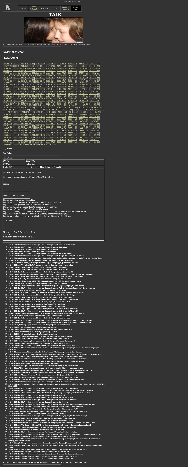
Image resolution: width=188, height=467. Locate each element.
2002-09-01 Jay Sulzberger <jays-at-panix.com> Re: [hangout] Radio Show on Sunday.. (39, 325)
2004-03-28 (83, 130)
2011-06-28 (24, 110)
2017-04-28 (51, 91)
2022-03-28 (94, 75)
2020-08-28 (7, 82)
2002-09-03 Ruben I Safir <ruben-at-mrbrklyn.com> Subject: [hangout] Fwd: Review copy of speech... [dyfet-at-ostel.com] (51, 288)
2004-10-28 (7, 130)
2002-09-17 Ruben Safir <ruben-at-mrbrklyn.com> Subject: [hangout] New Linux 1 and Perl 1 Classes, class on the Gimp (51, 423)
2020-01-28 (83, 82)
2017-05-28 (40, 91)
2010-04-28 (73, 112)
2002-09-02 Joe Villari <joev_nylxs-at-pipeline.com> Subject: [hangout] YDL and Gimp (39, 316)
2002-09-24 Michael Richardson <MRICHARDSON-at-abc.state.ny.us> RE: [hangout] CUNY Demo (43, 377)
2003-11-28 (29, 133)
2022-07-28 (50, 75)
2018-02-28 (40, 89)
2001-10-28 (7, 140)
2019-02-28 (7, 87)
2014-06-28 (29, 100)
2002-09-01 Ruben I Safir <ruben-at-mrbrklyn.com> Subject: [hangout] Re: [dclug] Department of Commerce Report (49, 322)
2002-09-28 (83, 135)
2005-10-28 (72, 126)
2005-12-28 (51, 126)
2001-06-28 (51, 140)
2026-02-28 (72, 64)
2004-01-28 (7, 133)
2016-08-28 (40, 94)
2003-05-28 (94, 133)
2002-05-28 (29, 137)
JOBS (55, 8)
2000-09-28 (50, 142)
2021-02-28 (40, 80)
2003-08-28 (61, 133)
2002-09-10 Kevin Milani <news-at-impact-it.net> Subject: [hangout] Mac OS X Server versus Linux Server (46, 373)
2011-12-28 (61, 107)
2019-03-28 (94, 84)
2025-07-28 (50, 66)
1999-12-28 (51, 144)
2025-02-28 (7, 68)
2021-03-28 (29, 80)
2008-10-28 (72, 117)
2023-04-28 (51, 73)
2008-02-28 (61, 119)
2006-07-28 (72, 123)
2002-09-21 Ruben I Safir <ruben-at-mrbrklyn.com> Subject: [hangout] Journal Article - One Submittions (45, 407)
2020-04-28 (51, 82)
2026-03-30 (61, 64)
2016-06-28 (61, 94)
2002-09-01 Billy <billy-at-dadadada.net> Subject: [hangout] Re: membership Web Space (40, 329)
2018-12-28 (29, 87)
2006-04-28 (7, 126)
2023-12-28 (61, 71)
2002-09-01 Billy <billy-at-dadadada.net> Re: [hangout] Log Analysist (32, 327)
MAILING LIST (76, 8)
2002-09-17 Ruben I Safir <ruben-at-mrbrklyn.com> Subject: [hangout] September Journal (40, 420)
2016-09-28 (29, 94)
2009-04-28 (7, 117)
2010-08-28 (30, 112)
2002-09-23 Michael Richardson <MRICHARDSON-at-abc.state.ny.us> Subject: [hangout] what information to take (49, 393)
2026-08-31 (7, 64)
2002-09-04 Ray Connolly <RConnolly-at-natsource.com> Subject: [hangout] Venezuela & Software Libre (45, 276)
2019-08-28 (40, 84)
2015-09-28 (61, 96)
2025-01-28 (18, 68)
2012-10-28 (50, 105)
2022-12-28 (94, 73)
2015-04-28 (18, 98)
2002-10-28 (72, 135)
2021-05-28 (7, 80)
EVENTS (23, 8)
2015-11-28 (40, 96)
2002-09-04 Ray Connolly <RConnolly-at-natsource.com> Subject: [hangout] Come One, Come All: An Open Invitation (50, 274)
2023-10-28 (83, 71)
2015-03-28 (29, 98)
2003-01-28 (40, 135)
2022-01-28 (18, 77)
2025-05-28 (72, 66)
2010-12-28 (88, 110)
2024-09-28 (61, 68)
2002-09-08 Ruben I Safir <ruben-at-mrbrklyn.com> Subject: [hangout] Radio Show (37, 247)
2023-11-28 (72, 71)
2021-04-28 (18, 80)
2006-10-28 (40, 123)
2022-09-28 (29, 75)
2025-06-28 (61, 66)
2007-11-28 (94, 119)
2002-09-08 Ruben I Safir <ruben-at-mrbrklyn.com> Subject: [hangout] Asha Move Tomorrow (41, 245)
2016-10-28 (18, 94)
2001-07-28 (40, 140)
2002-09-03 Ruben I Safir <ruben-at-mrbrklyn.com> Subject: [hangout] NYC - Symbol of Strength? (43, 311)
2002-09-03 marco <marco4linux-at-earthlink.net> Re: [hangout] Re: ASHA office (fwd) (39, 302)
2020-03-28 (61, 82)
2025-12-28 (94, 64)
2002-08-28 (94, 135)
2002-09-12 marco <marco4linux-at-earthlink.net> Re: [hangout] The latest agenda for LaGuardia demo (45, 352)
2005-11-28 (61, 126)
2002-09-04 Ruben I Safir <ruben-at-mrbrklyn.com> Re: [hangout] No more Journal (37, 283)
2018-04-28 (18, 89)
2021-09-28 (61, 77)
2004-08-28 (29, 130)
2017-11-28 (72, 89)
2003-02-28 (29, 135)
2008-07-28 (7, 119)
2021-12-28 (29, 77)
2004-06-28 (51, 130)
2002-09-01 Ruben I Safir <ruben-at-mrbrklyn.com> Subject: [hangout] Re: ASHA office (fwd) (41, 345)
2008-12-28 (51, 117)
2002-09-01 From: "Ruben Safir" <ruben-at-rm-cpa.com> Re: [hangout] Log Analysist (38, 339)
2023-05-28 (40, 73)
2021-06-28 (94, 77)
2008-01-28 (72, 119)
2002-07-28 (7, 137)
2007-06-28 (51, 121)
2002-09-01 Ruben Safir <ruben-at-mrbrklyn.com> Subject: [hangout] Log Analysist (38, 343)
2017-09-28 (94, 89)
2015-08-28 (72, 96)
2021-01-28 (51, 80)
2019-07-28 (50, 84)
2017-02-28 (72, 91)
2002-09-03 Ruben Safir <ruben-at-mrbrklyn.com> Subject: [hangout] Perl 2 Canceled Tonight (41, 295)
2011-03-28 (56, 110)
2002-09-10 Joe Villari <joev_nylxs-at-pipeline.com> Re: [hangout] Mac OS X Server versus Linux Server (45, 368)
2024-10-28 (50, 68)
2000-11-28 (29, 142)
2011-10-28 (83, 107)
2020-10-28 (83, 80)
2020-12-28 (61, 80)
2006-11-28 (29, 123)
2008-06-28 (18, 119)
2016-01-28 (18, 96)
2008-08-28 (94, 117)
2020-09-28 (94, 80)
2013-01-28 (18, 105)
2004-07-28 (40, 130)
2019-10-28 (18, 84)
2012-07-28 (83, 105)
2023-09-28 (94, 71)
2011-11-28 (72, 107)
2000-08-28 (61, 142)
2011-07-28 (13, 110)
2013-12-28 (94, 100)
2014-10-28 (83, 98)
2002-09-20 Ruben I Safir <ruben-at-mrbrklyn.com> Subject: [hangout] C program (37, 413)
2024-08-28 (72, 68)
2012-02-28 (40, 107)
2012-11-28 (40, 105)
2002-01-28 (72, 137)
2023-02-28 (72, 73)
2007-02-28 (94, 121)
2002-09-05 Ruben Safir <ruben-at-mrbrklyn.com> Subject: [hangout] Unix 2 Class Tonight (40, 272)
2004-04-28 (72, 130)
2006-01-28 (40, 126)
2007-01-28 (7, 123)
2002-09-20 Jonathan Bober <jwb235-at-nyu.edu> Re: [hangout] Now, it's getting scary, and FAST (43, 409)
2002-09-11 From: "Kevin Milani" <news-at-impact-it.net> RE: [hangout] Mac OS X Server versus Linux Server (47, 359)
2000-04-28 (7, 144)
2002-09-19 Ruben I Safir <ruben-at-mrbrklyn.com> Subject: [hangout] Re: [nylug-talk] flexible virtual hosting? (47, 416)
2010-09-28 (19, 112)
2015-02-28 (40, 98)
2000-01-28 (40, 144)
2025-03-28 (94, 66)
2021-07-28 (83, 77)
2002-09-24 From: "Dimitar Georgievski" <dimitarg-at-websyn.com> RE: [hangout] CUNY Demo (42, 375)
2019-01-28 (18, 87)
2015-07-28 (83, 96)
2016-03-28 (94, 94)
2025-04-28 (83, 66)
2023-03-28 (61, 73)
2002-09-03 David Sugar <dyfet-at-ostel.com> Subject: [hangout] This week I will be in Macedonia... (43, 309)
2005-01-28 (72, 128)
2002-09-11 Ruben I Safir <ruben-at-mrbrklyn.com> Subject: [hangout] (33, 363)
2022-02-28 (7, 77)
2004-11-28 (94, 128)
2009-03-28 (18, 117)
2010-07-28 (41, 112)
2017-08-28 (7, 91)
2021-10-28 (50, 77)
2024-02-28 (40, 71)
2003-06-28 (83, 133)
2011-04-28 (45, 110)
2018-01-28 (51, 89)
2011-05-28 (35, 110)
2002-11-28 (61, 135)
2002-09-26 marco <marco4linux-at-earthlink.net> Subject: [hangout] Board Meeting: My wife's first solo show (47, 449)
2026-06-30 (29, 64)
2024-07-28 (83, 68)
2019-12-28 (94, 82)
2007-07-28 (40, 121)
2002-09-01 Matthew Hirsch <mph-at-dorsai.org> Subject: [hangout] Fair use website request (41, 341)
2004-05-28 (61, 130)
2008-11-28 (61, 117)
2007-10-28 (7, 121)
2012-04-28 (18, 107)
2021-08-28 (72, 77)
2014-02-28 (72, 100)
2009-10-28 (40, 114)
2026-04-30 (51, 64)
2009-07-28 (72, 114)
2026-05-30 (40, 64)
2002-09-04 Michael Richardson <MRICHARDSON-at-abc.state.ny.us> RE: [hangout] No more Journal (44, 281)
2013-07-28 (50, 103)
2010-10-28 (8, 112)
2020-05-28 (40, 82)
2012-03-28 (29, 107)
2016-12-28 (94, 91)
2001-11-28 (94, 137)
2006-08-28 (61, 123)
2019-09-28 (29, 84)
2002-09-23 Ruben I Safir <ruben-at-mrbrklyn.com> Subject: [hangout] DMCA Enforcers (39, 382)
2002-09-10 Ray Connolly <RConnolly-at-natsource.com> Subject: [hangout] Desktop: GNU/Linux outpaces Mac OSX (50, 370)
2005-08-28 (94, 126)
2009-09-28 (50, 114)
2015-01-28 (51, 98)
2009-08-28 (61, 114)
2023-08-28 (7, 73)
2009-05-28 (94, 114)
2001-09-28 (18, 140)
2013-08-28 (40, 103)
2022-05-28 (72, 75)
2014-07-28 (18, 100)
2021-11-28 (40, 77)
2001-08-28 (29, 140)
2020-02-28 (72, 82)
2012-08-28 (72, 105)
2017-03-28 (61, 91)
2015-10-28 (50, 96)
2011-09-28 (93, 107)
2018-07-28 (83, 87)
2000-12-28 (18, 142)
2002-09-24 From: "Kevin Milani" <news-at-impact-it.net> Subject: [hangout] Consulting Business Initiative (46, 379)
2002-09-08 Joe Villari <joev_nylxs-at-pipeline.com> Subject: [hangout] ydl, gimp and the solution (43, 263)
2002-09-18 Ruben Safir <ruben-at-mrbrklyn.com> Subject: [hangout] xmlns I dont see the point (42, 418)
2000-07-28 (72, 142)
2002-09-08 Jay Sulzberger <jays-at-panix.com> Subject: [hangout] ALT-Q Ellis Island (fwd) (40, 260)
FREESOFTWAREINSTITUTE (34, 8)
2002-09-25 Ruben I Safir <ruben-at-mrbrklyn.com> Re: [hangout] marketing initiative (38, 452)
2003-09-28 (50, 133)
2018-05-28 (7, 89)
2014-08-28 (7, 100)
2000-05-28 (94, 142)
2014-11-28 (72, 98)
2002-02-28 (61, 137)
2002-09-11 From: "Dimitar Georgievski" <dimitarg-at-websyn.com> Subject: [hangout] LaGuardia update (46, 361)
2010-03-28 (84, 112)
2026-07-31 (18, 64)
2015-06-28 (94, 96)
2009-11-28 (29, 114)
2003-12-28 (18, 133)
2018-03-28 (29, 89)
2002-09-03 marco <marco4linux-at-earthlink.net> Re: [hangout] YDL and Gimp (36, 304)
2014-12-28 (61, 98)
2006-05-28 (94, 123)
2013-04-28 (83, 103)
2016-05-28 (72, 94)
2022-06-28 (61, 75)
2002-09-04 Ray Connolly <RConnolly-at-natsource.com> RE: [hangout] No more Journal (40, 279)
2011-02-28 (67, 110)
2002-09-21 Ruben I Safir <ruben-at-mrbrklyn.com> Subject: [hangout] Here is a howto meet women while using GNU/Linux (52, 404)
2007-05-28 (61, 121)
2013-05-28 (72, 103)
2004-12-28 (83, 128)
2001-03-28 (83, 140)
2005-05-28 (29, 128)
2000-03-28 (18, 144)
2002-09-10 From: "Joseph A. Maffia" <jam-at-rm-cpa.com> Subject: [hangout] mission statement (43, 366)
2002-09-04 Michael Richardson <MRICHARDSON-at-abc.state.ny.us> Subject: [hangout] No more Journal (46, 286)
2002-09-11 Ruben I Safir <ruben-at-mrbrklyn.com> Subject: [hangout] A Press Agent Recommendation (45, 356)
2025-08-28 (40, 66)
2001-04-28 (72, 140)
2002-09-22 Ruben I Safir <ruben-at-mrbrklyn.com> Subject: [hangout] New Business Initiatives (42, 400)
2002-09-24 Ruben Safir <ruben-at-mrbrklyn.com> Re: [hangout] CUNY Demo (36, 430)
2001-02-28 (94, 140)
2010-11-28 (99, 110)
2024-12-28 (29, 68)
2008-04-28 (40, 119)
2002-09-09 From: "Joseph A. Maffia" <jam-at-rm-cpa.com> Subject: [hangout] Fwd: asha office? (43, 456)
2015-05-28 (7, 98)
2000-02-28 (29, 144)
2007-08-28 (29, 121)
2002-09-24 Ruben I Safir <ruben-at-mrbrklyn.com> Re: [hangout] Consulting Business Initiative (42, 432)
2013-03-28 (94, 103)
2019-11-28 (7, 84)
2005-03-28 (51, 128)
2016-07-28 (50, 94)
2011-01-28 (77, 110)
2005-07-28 (7, 128)
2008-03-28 (51, 119)
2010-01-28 (7, 114)
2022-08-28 (40, 75)
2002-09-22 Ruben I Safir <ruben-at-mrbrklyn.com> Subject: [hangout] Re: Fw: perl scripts (40, 397)
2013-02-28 (7, 105)
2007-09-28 (18, 121)
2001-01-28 (7, 142)
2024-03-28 (29, 71)
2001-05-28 (61, 140)
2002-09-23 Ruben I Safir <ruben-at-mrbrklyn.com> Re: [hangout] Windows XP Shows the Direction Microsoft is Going (50, 390)
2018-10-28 (50, 87)
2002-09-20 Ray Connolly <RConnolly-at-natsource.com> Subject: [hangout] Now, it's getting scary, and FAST (47, 411)
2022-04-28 (83, 75)
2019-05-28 (72, 84)
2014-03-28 (61, 100)
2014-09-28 (94, 98)
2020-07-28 (18, 82)
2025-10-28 (18, 66)
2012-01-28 (51, 107)
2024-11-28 (40, 68)
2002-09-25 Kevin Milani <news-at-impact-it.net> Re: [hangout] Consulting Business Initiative (41, 436)
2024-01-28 (51, 71)
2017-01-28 (83, 91)
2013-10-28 (18, 103)
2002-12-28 (51, 135)
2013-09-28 (29, 103)
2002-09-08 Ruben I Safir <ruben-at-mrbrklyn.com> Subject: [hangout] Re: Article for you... (40, 253)
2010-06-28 (51, 112)
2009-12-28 (18, 114)
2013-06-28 (61, 103)
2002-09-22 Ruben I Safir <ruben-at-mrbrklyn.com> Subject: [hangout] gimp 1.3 (36, 395)
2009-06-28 (83, 114)
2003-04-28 (7, 135)
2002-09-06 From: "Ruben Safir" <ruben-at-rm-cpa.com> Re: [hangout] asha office (37, 267)
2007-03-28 (83, 121)
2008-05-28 (29, 119)
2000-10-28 (40, 142)
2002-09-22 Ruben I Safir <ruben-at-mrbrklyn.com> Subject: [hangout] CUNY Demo (38, 402)
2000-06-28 (83, 142)
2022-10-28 (18, 75)
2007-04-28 (72, 121)
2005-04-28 (40, 128)
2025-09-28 (29, 66)
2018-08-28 (72, 87)
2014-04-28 (51, 100)
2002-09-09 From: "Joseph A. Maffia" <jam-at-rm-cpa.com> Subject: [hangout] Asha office (40, 458)
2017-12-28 (61, 89)
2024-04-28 (18, 71)
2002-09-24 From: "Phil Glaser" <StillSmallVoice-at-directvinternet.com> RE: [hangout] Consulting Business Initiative (50, 425)
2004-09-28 (18, 130)
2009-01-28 (40, 117)
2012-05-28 (7, 107)
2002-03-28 (51, 137)
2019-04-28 (83, 84)
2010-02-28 (95, 112)
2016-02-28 (7, 96)
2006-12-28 (18, 123)
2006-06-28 (83, 123)
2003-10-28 (40, 133)
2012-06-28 (94, 105)
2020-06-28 (29, 82)
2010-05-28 (62, 112)
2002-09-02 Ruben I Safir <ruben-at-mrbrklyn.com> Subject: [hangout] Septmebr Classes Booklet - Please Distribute (50, 320)
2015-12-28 (29, 96)
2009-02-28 (29, 117)
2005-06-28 (18, 128)
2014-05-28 (40, 100)
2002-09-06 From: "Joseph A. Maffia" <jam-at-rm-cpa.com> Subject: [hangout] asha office (40, 265)
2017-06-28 (29, 91)
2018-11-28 (40, 87)
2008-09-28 (83, 117)
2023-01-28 (83, 73)
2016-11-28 (7, 94)
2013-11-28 (7, 103)
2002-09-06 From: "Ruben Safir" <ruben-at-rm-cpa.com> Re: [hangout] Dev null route (38, 270)
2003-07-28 (72, 133)
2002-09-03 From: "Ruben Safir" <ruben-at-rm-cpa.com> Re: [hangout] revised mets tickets (41, 297)
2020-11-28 (72, 80)
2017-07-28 (18, 91)
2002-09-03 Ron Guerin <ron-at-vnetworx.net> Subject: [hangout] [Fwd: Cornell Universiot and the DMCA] (46, 293)
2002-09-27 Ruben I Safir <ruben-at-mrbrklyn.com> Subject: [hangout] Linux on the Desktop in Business (45, 454)
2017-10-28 (83, 89)
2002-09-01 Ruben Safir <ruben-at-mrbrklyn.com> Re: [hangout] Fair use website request (40, 336)
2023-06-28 (29, 73)
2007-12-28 (83, 119)
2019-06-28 (61, 84)
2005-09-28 (83, 126)
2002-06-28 (18, 137)
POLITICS (44, 8)
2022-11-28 (7, 75)
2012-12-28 (29, 105)
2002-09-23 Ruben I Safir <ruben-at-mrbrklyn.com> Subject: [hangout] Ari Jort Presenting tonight (43, 388)
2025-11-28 (7, 66)
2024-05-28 (7, 71)
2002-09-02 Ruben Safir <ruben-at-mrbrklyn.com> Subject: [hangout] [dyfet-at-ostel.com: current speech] (46, 313)
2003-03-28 (18, 135)
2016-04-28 (83, 94)
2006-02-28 (29, 126)
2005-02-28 (61, 128)
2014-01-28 (83, 100)
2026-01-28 (83, 64)
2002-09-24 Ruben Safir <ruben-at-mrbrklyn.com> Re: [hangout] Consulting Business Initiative (42, 427)
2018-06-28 (94, 87)
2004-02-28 (94, 130)
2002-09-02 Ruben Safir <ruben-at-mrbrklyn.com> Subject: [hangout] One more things (39, 318)
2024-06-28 (94, 68)
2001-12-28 (83, 137)
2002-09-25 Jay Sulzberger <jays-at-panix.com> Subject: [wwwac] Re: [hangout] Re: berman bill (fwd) (44, 443)
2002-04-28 (40, 137)
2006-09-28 (50, 123)
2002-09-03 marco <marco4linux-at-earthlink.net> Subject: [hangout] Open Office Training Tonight (43, 299)
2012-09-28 (61, 105)
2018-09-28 (61, 87)
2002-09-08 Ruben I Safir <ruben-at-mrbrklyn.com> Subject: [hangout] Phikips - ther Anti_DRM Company (46, 256)
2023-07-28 (18, 73)
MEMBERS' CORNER (65, 8)
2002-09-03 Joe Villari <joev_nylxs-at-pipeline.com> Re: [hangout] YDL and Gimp (37, 290)
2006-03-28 (18, 126)
